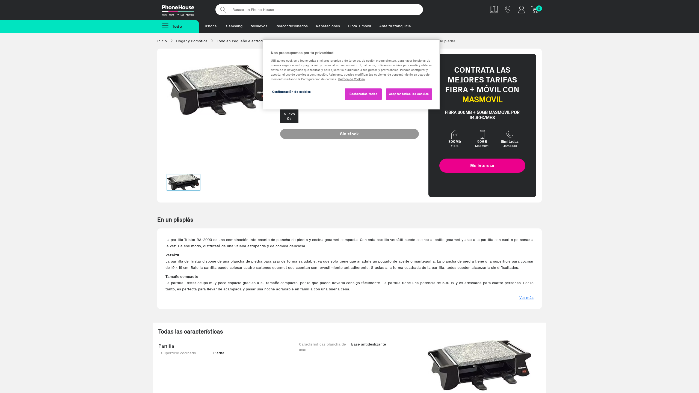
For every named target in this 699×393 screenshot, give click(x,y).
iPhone (211, 26)
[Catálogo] (494, 9)
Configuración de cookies (291, 92)
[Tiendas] (508, 9)
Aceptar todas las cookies (409, 94)
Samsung (234, 26)
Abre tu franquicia (395, 26)
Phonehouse (183, 9)
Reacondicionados (292, 26)
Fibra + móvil (359, 26)
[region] (351, 74)
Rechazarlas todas (364, 94)
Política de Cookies (351, 79)
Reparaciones (328, 26)
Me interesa (482, 165)
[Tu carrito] (535, 9)
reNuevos (259, 26)
